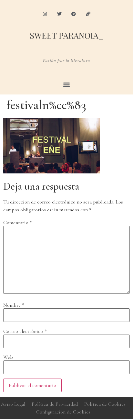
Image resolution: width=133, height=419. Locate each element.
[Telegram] (73, 14)
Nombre (13, 305)
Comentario (17, 222)
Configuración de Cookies (63, 412)
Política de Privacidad (55, 404)
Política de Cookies (105, 404)
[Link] (88, 14)
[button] (66, 84)
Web (8, 357)
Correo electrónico (24, 331)
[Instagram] (44, 14)
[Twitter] (59, 14)
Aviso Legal (13, 404)
